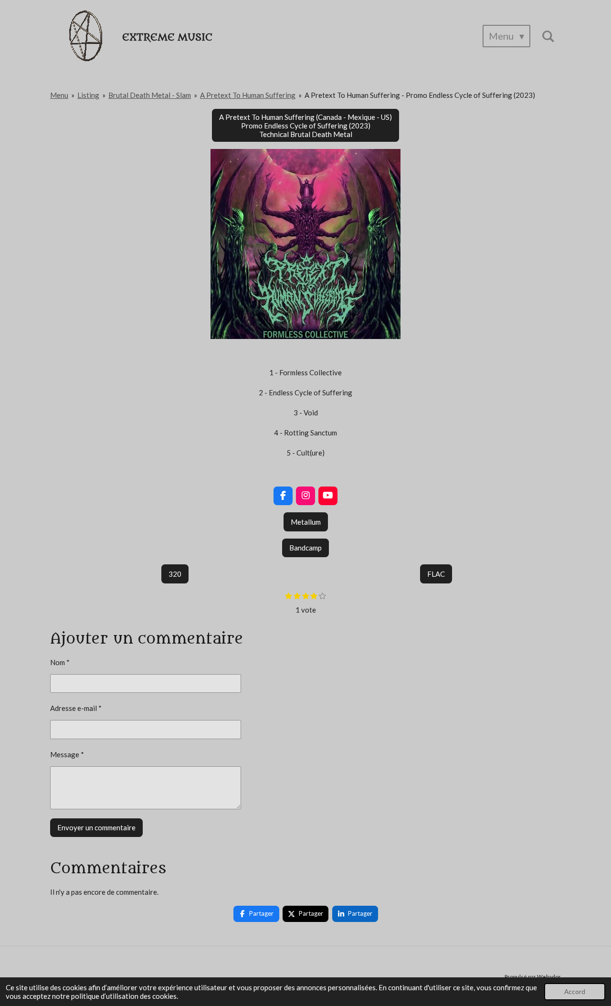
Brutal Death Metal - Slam (149, 95)
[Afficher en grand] (305, 244)
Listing (88, 95)
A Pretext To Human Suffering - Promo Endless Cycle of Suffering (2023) (420, 95)
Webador (549, 976)
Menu (59, 95)
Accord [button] (574, 991)
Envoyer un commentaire (96, 827)
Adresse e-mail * (76, 708)
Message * (67, 754)
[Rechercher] (548, 36)
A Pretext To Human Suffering (247, 95)
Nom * (60, 662)
